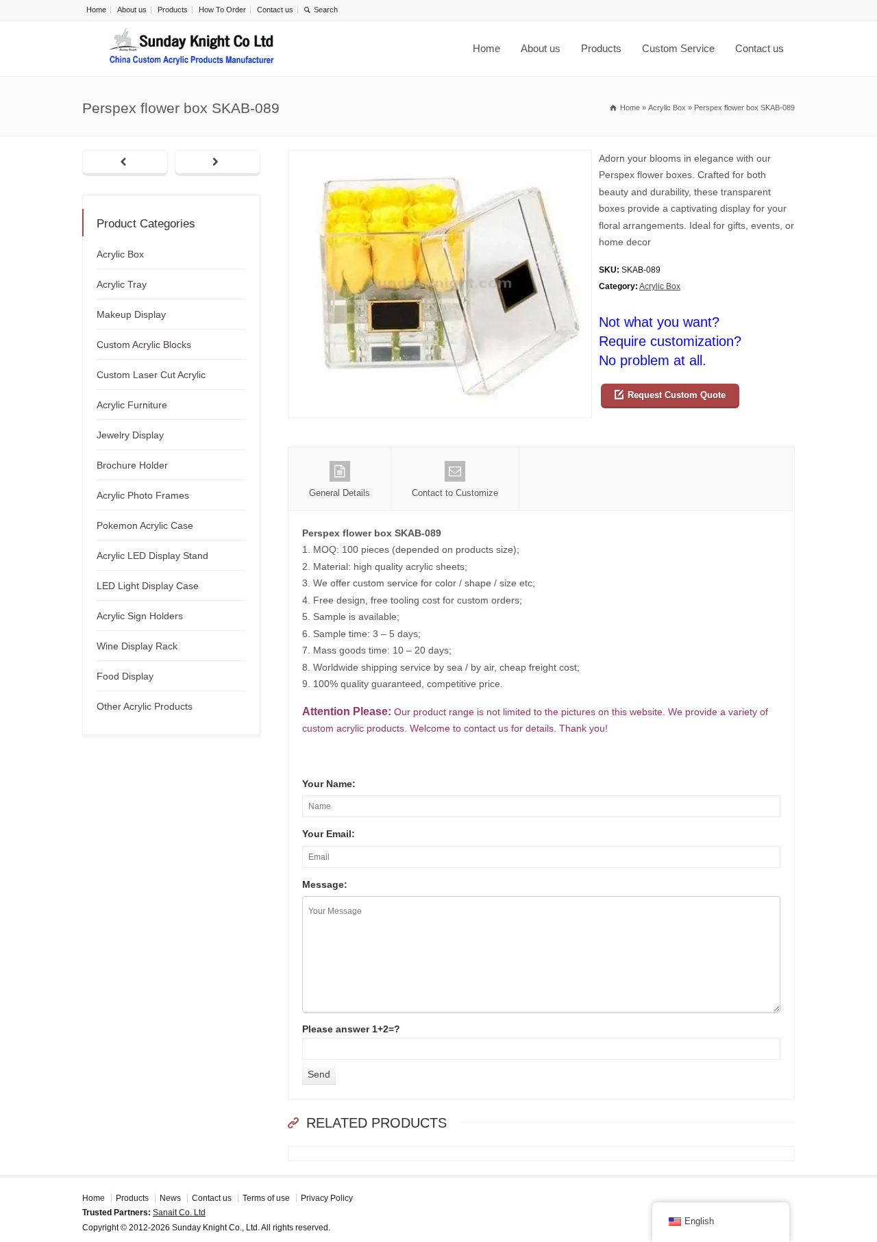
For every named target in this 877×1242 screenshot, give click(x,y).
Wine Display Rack (137, 646)
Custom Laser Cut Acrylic (151, 374)
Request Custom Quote (677, 395)
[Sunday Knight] (191, 48)
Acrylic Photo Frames (143, 495)
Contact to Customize (455, 493)
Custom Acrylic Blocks (144, 344)
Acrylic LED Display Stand (152, 555)
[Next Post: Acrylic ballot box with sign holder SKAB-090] (217, 163)
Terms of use (266, 1198)
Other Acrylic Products (145, 706)
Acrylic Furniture (132, 404)
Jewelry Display (130, 435)
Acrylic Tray (122, 284)
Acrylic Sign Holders (140, 615)
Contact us (275, 9)
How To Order (222, 9)
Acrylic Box (659, 286)
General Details (339, 493)
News (170, 1198)
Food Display (125, 676)
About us (132, 9)
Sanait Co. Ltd (179, 1212)
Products (173, 9)
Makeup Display (131, 314)
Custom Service (678, 48)
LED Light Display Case (148, 585)
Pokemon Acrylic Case (145, 525)
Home (96, 9)
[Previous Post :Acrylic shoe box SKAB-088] (125, 163)
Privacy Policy (327, 1198)
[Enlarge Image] (440, 158)
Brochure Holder (132, 465)
